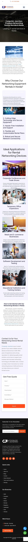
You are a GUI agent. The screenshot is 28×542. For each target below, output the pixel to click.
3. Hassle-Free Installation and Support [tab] (13, 127)
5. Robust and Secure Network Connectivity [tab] (11, 137)
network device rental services (11, 323)
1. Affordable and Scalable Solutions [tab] (13, 93)
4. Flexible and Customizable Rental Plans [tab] (13, 132)
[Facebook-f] (7, 458)
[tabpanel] (14, 106)
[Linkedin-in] (3, 458)
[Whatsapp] (10, 458)
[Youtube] (13, 458)
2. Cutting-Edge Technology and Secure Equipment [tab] (12, 120)
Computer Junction (7, 346)
